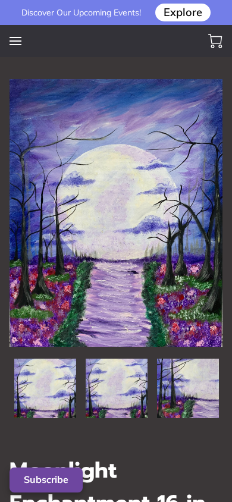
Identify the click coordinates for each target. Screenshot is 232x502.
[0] (215, 41)
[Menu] (15, 41)
